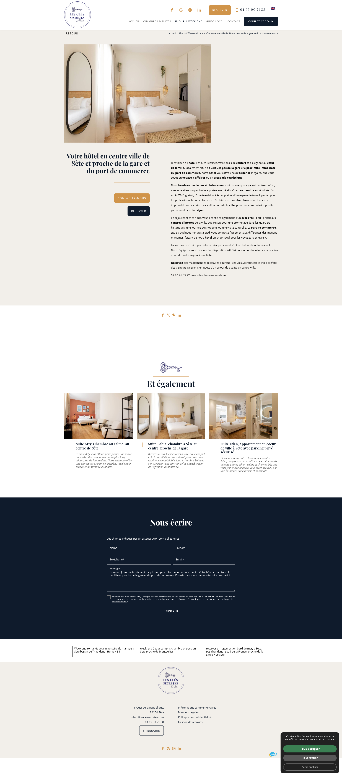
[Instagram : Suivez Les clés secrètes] (190, 9)
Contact (233, 21)
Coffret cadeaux (260, 21)
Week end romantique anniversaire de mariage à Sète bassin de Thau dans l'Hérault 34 (104, 650)
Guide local (215, 21)
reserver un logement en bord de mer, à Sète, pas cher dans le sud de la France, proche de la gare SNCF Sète (234, 651)
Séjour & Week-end (189, 21)
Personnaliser (310, 767)
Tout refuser (310, 757)
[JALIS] (273, 754)
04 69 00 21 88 (252, 10)
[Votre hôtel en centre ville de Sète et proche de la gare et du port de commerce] (137, 93)
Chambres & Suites (157, 21)
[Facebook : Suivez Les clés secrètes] (171, 9)
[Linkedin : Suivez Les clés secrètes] (199, 9)
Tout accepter (310, 749)
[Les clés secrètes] (77, 14)
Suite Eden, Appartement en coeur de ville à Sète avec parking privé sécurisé (248, 448)
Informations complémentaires (197, 707)
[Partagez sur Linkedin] (179, 315)
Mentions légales (188, 712)
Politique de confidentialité (194, 717)
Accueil (134, 21)
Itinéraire (151, 730)
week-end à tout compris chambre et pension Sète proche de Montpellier (168, 650)
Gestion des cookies (190, 722)
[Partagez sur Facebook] (162, 315)
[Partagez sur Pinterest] (173, 315)
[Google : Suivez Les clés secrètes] (180, 9)
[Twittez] (168, 315)
